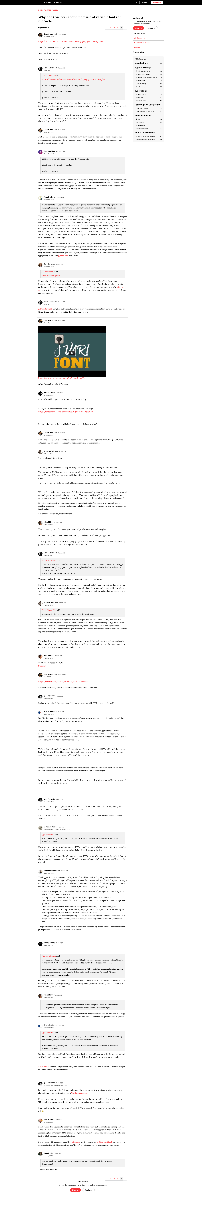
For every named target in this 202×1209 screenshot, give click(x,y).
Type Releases (149, 125)
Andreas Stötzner (49, 561)
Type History (149, 97)
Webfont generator (79, 1093)
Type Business (149, 80)
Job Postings (149, 122)
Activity (137, 47)
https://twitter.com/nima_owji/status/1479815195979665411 (65, 412)
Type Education (149, 94)
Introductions (148, 63)
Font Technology (149, 83)
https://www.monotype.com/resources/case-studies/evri (63, 682)
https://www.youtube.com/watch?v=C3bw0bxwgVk (61, 378)
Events (149, 119)
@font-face (63, 256)
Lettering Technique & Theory (149, 111)
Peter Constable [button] (50, 68)
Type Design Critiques (149, 71)
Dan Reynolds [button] (49, 264)
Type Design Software (149, 74)
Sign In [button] (75, 1190)
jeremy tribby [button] (49, 393)
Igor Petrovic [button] (49, 696)
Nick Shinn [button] (48, 522)
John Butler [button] (48, 1153)
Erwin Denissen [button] (50, 712)
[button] (40, 35)
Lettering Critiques (149, 108)
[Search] (137, 2)
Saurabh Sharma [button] (51, 151)
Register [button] (88, 1190)
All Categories (139, 38)
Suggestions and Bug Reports (149, 139)
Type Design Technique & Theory (149, 77)
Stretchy (42, 666)
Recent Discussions (142, 43)
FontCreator (43, 1067)
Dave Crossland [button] (50, 34)
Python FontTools (105, 1142)
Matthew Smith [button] (50, 827)
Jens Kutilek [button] (49, 1120)
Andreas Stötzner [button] (51, 451)
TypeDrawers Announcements (149, 136)
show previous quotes (51, 276)
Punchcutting (149, 87)
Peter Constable (49, 610)
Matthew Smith (49, 956)
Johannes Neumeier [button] (52, 871)
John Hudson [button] (49, 197)
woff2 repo (75, 1142)
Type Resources (149, 101)
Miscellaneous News (149, 128)
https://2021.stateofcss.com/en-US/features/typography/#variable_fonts (70, 42)
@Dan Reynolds (45, 309)
